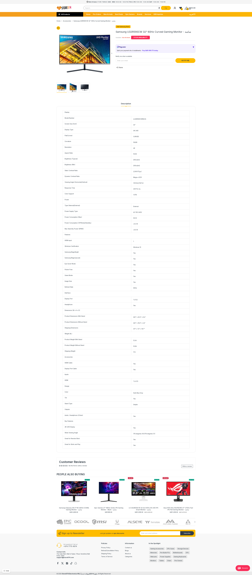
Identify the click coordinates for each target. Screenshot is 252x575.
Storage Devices (183, 548)
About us (128, 553)
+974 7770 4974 (70, 546)
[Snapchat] (76, 563)
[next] (193, 495)
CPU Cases (170, 548)
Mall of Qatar (71, 554)
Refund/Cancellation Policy (110, 550)
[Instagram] (67, 563)
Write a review (187, 466)
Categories (128, 556)
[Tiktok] (71, 563)
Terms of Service (106, 556)
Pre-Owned (178, 560)
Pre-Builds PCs (165, 552)
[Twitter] (62, 563)
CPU (187, 552)
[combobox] (127, 8)
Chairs (169, 560)
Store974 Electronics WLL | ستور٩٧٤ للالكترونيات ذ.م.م (79, 574)
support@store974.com (65, 557)
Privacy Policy (105, 547)
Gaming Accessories (157, 548)
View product (74, 494)
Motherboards (177, 552)
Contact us (128, 547)
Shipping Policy (106, 553)
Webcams (153, 556)
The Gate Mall (61, 554)
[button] (159, 8)
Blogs (127, 550)
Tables (161, 560)
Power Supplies (165, 556)
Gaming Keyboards (180, 556)
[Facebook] (58, 563)
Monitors (153, 560)
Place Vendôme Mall (83, 554)
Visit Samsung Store (123, 26)
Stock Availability (140, 37)
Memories (153, 552)
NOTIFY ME (185, 60)
